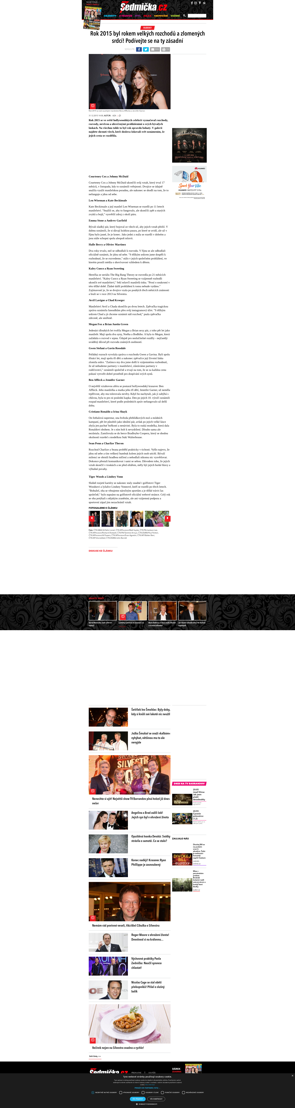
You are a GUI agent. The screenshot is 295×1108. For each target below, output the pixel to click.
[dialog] (147, 1090)
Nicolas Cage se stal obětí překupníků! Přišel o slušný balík (148, 987)
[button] (147, 1088)
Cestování (161, 16)
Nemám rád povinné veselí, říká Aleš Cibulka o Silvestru (125, 925)
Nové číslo (92, 3)
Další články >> (95, 1056)
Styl (138, 16)
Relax (147, 16)
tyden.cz (196, 890)
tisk (167, 49)
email (157, 49)
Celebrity (110, 16)
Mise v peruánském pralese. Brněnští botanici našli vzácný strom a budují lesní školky (199, 879)
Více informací (150, 1085)
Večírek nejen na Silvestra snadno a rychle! (118, 1048)
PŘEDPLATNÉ (136, 1073)
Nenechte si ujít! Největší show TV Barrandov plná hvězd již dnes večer (131, 801)
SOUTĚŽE (152, 1073)
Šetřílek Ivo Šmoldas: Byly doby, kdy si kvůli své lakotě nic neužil (150, 712)
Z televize (125, 16)
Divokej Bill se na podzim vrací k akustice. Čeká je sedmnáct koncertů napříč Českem (199, 851)
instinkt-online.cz (196, 862)
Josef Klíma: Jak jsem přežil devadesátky (199, 795)
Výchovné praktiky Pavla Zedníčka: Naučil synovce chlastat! (146, 963)
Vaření (175, 16)
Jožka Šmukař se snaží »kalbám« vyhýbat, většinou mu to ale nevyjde (150, 738)
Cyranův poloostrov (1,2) (198, 815)
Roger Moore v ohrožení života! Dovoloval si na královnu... (150, 937)
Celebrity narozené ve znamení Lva (131, 623)
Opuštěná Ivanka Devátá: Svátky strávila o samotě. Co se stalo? (150, 839)
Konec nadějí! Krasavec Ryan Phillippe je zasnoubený (148, 862)
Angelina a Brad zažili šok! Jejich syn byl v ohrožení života (150, 815)
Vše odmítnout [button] (156, 1099)
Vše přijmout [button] (138, 1099)
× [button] (292, 1076)
